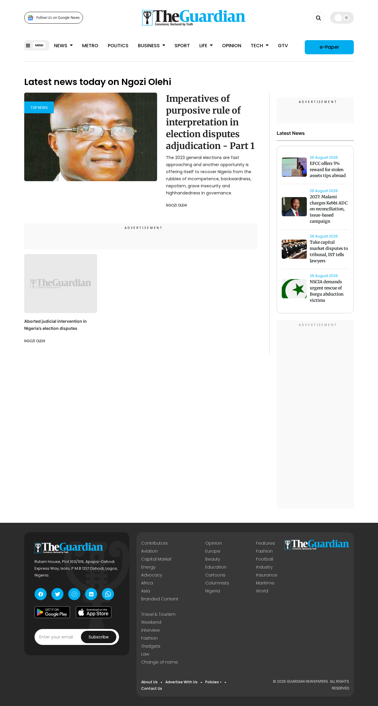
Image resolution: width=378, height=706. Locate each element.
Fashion (264, 551)
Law (145, 654)
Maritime (265, 583)
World (262, 591)
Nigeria (212, 591)
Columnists (217, 583)
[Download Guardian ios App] (93, 612)
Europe (212, 551)
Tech (257, 45)
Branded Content (159, 599)
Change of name (159, 662)
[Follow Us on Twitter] (57, 594)
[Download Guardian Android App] (52, 612)
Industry (264, 567)
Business (149, 45)
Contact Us (151, 688)
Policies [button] (212, 681)
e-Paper (329, 47)
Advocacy (151, 575)
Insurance (266, 575)
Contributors (154, 543)
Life (203, 45)
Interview (150, 630)
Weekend (151, 622)
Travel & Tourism (158, 614)
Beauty (212, 559)
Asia (145, 591)
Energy (148, 567)
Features (265, 543)
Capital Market (156, 559)
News (61, 45)
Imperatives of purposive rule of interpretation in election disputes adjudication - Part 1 (210, 122)
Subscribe (99, 637)
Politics (118, 45)
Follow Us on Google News (58, 17)
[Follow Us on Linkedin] (91, 594)
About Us (149, 681)
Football (264, 559)
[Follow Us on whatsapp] (108, 594)
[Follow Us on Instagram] (74, 594)
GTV (283, 45)
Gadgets (150, 646)
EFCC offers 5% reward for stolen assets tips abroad (328, 169)
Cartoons (215, 575)
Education (216, 567)
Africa (147, 583)
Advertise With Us (181, 681)
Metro (90, 45)
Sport (182, 45)
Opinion (231, 45)
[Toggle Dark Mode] (342, 17)
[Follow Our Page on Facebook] (41, 594)
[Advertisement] (315, 415)
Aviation (149, 551)
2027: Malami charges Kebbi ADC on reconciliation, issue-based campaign (329, 209)
